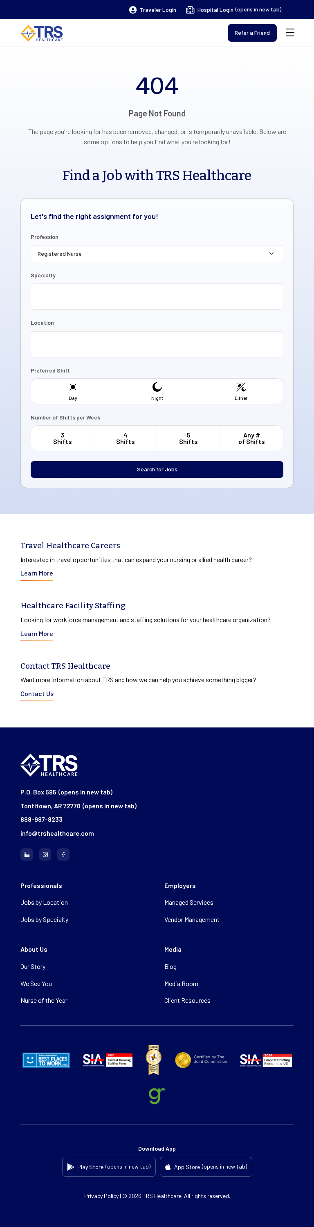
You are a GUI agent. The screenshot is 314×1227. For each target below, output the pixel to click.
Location (42, 322)
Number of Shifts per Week (65, 417)
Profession (44, 237)
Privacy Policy (101, 1195)
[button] (152, 10)
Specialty (43, 275)
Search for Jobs (157, 469)
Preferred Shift (50, 370)
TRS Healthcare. (163, 1195)
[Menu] (290, 33)
